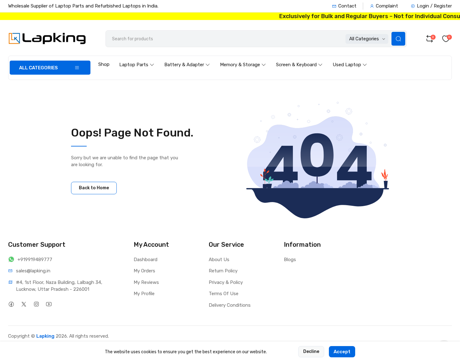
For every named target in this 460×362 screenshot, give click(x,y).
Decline (311, 351)
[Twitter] (23, 304)
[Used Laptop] (350, 59)
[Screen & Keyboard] (299, 59)
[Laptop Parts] (136, 59)
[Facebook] (11, 304)
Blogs (290, 259)
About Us (219, 259)
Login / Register (434, 6)
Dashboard (145, 259)
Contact (347, 6)
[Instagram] (36, 304)
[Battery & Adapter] (187, 59)
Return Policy (223, 271)
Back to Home (94, 188)
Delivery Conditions (230, 305)
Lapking (45, 336)
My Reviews (146, 282)
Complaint (387, 6)
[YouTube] (48, 304)
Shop (104, 64)
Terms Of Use (223, 293)
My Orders (144, 271)
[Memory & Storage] (243, 59)
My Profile (144, 293)
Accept (342, 352)
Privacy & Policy (226, 282)
